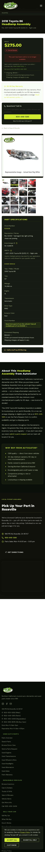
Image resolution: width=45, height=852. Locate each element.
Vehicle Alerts (6, 799)
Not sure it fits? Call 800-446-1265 (15, 69)
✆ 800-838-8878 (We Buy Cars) (14, 722)
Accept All (12, 840)
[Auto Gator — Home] (10, 5)
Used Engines (6, 753)
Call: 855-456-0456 (9, 806)
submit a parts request (18, 434)
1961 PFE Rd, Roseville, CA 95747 (12, 709)
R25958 (7, 229)
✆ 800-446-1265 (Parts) (11, 716)
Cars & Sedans (7, 788)
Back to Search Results (12, 128)
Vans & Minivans (7, 795)
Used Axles (6, 771)
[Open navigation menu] (41, 6)
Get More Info (7, 802)
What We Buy (6, 819)
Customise (11, 845)
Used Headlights (7, 764)
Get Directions (15, 552)
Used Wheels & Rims (9, 760)
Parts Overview (7, 738)
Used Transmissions (9, 756)
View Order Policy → (19, 66)
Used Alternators (8, 767)
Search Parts (6, 742)
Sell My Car (6, 816)
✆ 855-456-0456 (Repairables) (14, 719)
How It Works (6, 823)
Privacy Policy (7, 851)
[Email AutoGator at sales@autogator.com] (11, 704)
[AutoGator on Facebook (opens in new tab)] (7, 704)
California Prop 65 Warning (16, 350)
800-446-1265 (22, 117)
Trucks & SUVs (7, 791)
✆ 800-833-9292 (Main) (11, 713)
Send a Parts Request (9, 749)
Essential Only (30, 840)
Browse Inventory (8, 784)
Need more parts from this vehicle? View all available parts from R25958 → (21, 325)
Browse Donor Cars (9, 745)
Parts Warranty (7, 775)
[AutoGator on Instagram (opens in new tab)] (3, 704)
